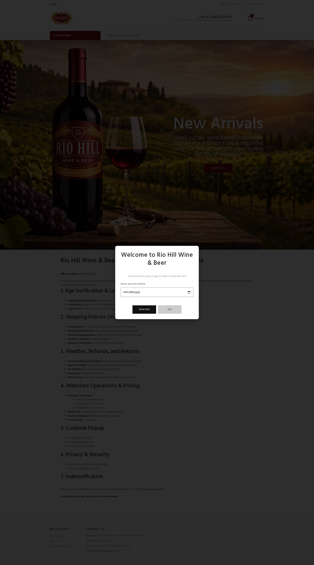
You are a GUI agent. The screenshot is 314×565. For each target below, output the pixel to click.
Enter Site (144, 309)
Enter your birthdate (133, 284)
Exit (170, 309)
